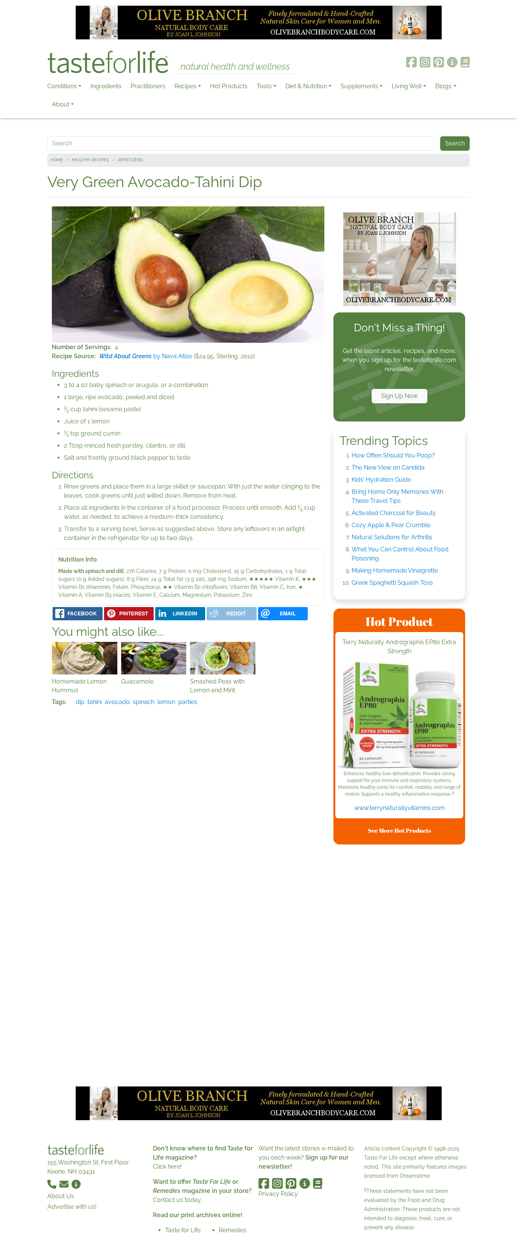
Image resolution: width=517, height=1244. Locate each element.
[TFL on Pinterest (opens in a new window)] (438, 62)
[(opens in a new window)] (399, 716)
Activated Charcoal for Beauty (394, 513)
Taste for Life (183, 1230)
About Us (60, 1196)
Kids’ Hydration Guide (381, 479)
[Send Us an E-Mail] (64, 1183)
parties (187, 702)
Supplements (359, 86)
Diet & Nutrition (306, 86)
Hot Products (229, 86)
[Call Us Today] (52, 1183)
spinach (143, 702)
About (60, 104)
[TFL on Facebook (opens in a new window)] (411, 62)
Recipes (185, 86)
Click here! (167, 1166)
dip (80, 702)
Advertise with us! (72, 1206)
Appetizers (130, 160)
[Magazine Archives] (465, 62)
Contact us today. (177, 1199)
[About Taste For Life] (452, 62)
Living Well (407, 86)
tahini (94, 702)
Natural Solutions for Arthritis (392, 537)
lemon (166, 702)
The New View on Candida (388, 467)
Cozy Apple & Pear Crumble (391, 525)
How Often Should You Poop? (393, 455)
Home (57, 160)
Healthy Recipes (90, 160)
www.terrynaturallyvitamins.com (399, 808)
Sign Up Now (399, 396)
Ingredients (105, 86)
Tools (264, 86)
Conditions (62, 86)
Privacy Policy (278, 1193)
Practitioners (148, 86)
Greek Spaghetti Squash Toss (392, 582)
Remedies (232, 1230)
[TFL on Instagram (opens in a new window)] (425, 62)
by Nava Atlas (145, 356)
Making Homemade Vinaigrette (395, 570)
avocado (117, 702)
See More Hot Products (399, 830)
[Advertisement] (399, 964)
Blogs (443, 86)
